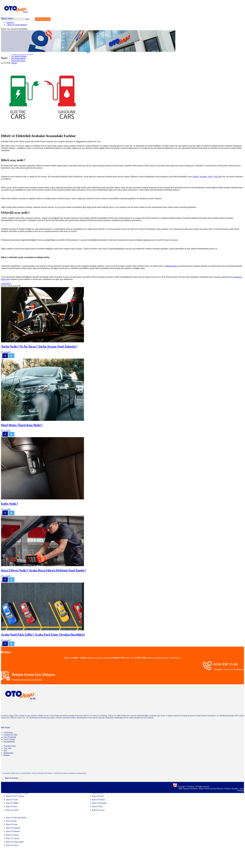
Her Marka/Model (18, 58)
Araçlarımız (8, 732)
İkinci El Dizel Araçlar (15, 786)
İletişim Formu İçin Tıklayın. (34, 674)
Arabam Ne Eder (10, 735)
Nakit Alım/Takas (18, 61)
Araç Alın (7, 748)
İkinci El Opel (11, 824)
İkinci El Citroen (99, 786)
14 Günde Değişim (19, 56)
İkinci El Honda (98, 799)
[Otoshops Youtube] (242, 19)
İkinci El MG (11, 821)
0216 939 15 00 (226, 664)
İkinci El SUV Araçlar (15, 796)
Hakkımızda (8, 753)
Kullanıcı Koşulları (232, 789)
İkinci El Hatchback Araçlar (17, 793)
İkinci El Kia (97, 806)
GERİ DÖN (6, 283)
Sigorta (14, 63)
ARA (27, 19)
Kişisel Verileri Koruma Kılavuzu (211, 789)
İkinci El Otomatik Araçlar (16, 789)
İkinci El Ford (97, 796)
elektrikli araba (171, 266)
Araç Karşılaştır (10, 737)
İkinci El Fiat (97, 793)
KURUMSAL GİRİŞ (43, 19)
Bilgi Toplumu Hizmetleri (188, 789)
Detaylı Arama (7, 18)
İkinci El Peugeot (13, 828)
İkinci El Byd (11, 806)
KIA (217, 176)
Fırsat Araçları (9, 739)
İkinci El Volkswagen (14, 842)
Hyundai (203, 176)
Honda (196, 176)
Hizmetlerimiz (9, 742)
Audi (210, 176)
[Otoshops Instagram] (226, 19)
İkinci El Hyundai (99, 803)
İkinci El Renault (13, 831)
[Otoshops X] (237, 19)
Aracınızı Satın (10, 746)
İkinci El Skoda (12, 835)
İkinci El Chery (12, 810)
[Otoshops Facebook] (231, 19)
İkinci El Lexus (98, 810)
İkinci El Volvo (12, 845)
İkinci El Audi (11, 799)
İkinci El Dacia (98, 789)
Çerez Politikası (240, 790)
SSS (5, 750)
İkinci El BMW (12, 803)
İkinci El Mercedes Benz (16, 817)
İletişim (6, 755)
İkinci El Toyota (12, 838)
